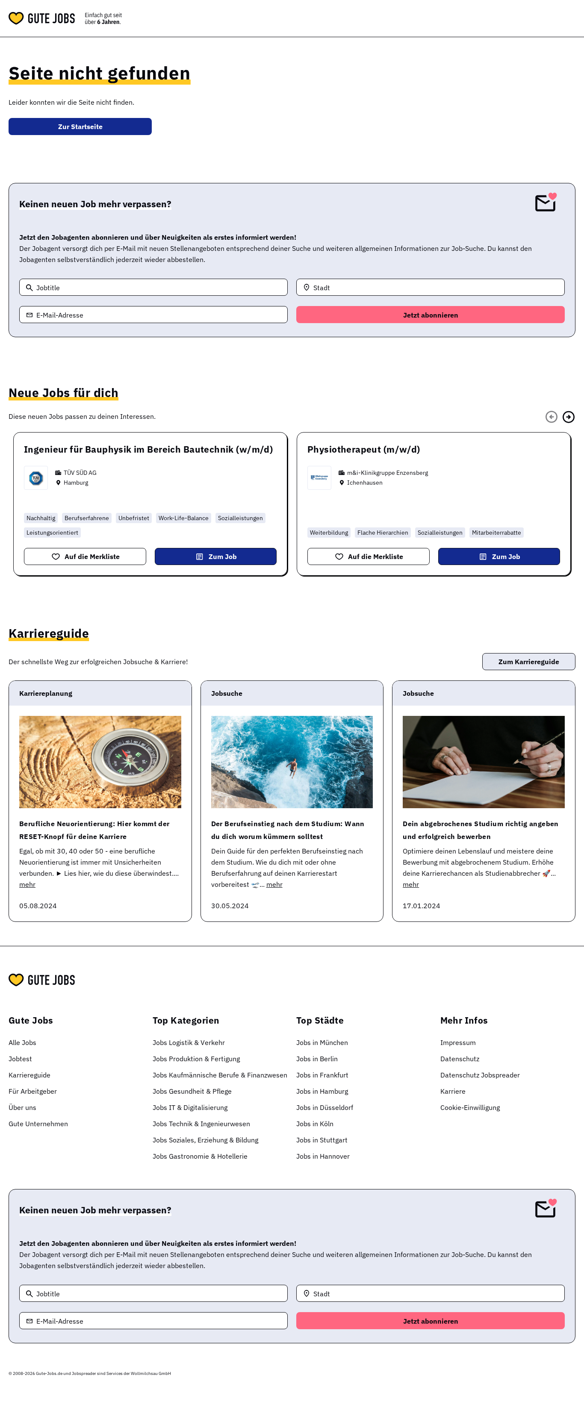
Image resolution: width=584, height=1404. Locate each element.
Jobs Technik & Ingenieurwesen (201, 1123)
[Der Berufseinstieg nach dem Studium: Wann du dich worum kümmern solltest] (292, 762)
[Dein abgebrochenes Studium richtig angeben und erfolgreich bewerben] (483, 762)
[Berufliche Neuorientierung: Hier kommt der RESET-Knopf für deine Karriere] (100, 762)
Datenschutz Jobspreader (480, 1075)
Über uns (22, 1107)
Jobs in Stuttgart (322, 1140)
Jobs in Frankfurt (322, 1075)
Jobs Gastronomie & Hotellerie (200, 1156)
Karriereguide (29, 1075)
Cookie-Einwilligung (470, 1107)
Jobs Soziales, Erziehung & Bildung (205, 1140)
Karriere (453, 1091)
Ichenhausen (365, 482)
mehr (27, 884)
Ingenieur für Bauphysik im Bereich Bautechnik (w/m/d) (148, 449)
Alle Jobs (22, 1042)
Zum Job (223, 556)
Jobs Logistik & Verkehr (189, 1042)
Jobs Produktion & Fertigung (196, 1058)
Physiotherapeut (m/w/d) (363, 449)
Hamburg (76, 482)
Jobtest (20, 1058)
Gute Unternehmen (38, 1123)
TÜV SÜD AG (80, 473)
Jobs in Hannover (323, 1156)
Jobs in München (322, 1042)
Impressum (458, 1042)
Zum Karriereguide (528, 661)
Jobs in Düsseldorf (324, 1107)
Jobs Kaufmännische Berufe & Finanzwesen (220, 1075)
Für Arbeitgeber (33, 1091)
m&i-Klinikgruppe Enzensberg (387, 473)
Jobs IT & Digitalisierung (190, 1107)
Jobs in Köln (314, 1123)
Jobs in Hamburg (322, 1091)
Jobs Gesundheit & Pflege (192, 1091)
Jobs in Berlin (317, 1058)
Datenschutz (459, 1058)
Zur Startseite (80, 126)
